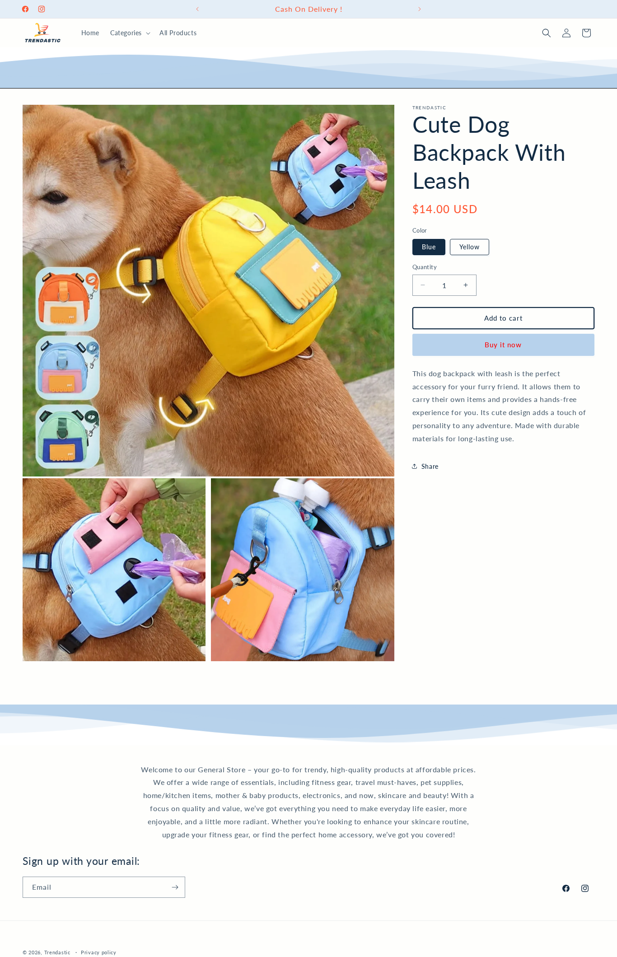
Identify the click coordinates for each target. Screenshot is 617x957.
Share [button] (430, 466)
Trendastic (57, 952)
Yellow (469, 247)
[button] (129, 32)
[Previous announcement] (197, 9)
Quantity (424, 267)
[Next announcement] (420, 9)
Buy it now (503, 345)
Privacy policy (99, 952)
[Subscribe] (175, 887)
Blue (429, 247)
